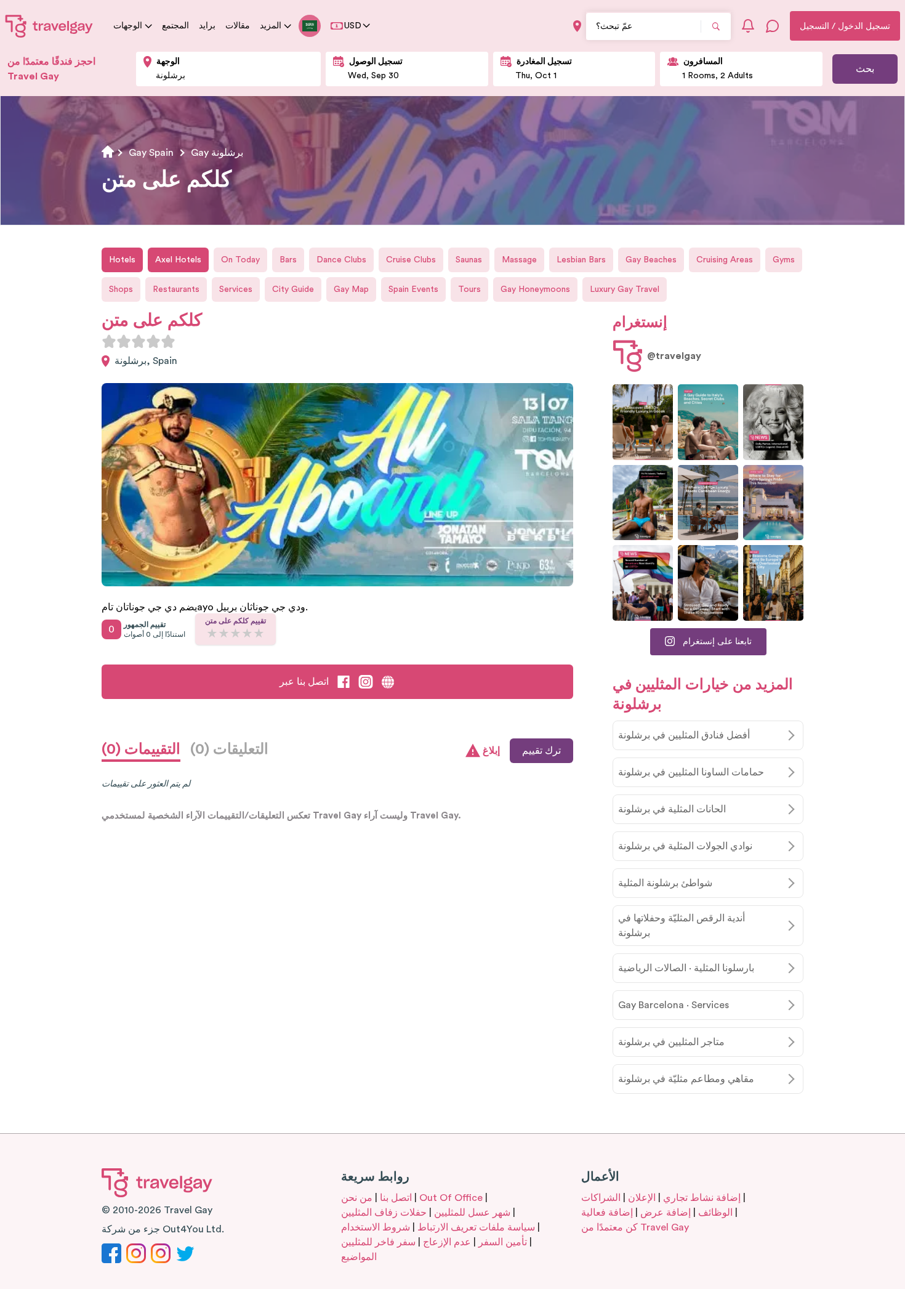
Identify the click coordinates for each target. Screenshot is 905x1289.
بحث (865, 69)
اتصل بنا (396, 1198)
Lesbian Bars (581, 260)
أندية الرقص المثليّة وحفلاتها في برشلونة (681, 925)
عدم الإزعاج (447, 1242)
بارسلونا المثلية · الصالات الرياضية (686, 968)
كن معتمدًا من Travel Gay (635, 1227)
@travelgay (674, 356)
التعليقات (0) (229, 749)
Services (235, 289)
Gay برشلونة (217, 153)
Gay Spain (151, 153)
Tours (469, 289)
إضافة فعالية (607, 1213)
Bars (288, 260)
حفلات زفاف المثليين (384, 1213)
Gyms (784, 260)
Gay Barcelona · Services (673, 1005)
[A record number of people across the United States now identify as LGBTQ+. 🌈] (643, 583)
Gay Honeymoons (535, 289)
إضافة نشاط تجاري (702, 1198)
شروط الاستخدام (375, 1227)
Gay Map (351, 289)
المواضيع (359, 1257)
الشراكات (601, 1198)
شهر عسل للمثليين (472, 1213)
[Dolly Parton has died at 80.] (773, 422)
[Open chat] (772, 25)
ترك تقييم (541, 751)
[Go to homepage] (49, 26)
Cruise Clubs (411, 260)
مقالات (237, 26)
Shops (121, 289)
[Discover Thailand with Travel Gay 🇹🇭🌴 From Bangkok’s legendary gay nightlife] (643, 503)
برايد (207, 26)
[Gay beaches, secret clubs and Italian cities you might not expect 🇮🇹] (708, 422)
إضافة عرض (665, 1213)
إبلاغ (491, 751)
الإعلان (642, 1198)
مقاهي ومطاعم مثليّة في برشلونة (686, 1079)
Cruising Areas (724, 260)
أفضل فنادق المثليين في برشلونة (684, 735)
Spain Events (413, 289)
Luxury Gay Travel (624, 289)
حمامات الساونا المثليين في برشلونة (691, 772)
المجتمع (175, 26)
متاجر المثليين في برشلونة (671, 1042)
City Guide (293, 289)
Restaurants (176, 289)
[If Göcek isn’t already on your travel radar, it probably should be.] (643, 422)
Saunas (469, 260)
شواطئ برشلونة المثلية (665, 883)
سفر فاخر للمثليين (378, 1242)
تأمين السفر (502, 1242)
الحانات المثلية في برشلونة (672, 809)
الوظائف (715, 1213)
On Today (240, 260)
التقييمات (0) (141, 749)
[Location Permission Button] (577, 26)
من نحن (356, 1198)
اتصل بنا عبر (304, 682)
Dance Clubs (341, 260)
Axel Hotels (178, 260)
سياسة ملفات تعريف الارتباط (476, 1227)
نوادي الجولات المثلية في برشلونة (685, 846)
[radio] (109, 341)
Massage (519, 260)
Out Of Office (451, 1198)
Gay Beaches (651, 260)
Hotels (122, 260)
